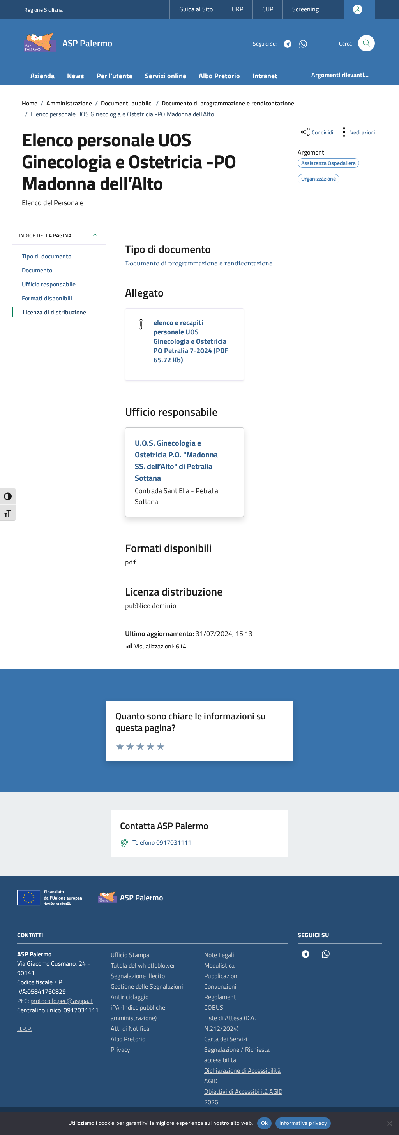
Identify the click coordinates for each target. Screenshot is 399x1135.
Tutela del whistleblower (143, 965)
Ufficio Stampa (130, 954)
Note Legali (219, 954)
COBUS (213, 1007)
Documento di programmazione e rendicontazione (199, 263)
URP (237, 9)
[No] (389, 1123)
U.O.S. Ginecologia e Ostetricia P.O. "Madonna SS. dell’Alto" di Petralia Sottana (176, 460)
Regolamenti (221, 996)
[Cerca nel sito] (366, 43)
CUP (267, 9)
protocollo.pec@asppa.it (61, 1000)
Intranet (264, 75)
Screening (305, 9)
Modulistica (219, 965)
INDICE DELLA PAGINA (45, 235)
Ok (264, 1123)
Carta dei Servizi (225, 1039)
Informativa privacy (303, 1123)
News (75, 75)
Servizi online (165, 75)
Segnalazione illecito (138, 975)
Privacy (120, 1049)
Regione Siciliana (43, 9)
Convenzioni (220, 986)
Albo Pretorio (219, 75)
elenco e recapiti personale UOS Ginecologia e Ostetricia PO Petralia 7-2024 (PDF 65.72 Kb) (191, 341)
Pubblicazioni (221, 975)
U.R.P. (24, 1028)
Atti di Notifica (130, 1028)
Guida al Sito (196, 9)
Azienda (42, 75)
